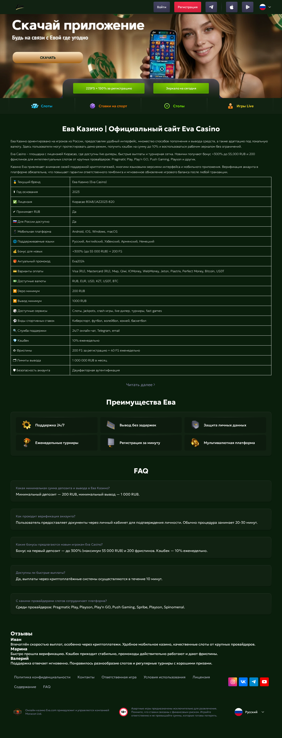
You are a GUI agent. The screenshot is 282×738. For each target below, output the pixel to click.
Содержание (25, 686)
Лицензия (201, 677)
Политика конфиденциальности (42, 677)
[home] (20, 7)
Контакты (86, 677)
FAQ (46, 686)
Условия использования (165, 677)
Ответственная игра (119, 677)
